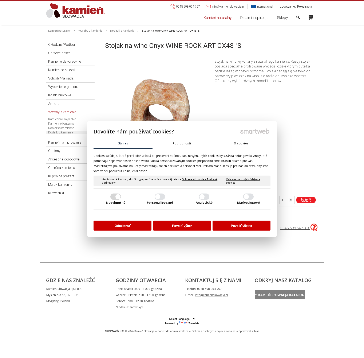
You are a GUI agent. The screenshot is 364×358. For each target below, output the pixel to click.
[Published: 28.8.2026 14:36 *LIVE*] (122, 331)
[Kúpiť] (306, 200)
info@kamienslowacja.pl (211, 295)
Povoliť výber (182, 225)
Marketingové (248, 202)
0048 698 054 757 (209, 289)
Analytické (204, 202)
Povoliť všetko (241, 225)
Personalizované (160, 202)
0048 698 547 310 (295, 227)
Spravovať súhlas (249, 331)
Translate (194, 323)
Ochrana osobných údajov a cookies (243, 181)
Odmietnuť (123, 225)
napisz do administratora (173, 331)
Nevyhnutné (116, 202)
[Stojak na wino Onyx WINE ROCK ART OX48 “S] (156, 109)
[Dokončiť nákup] (311, 17)
